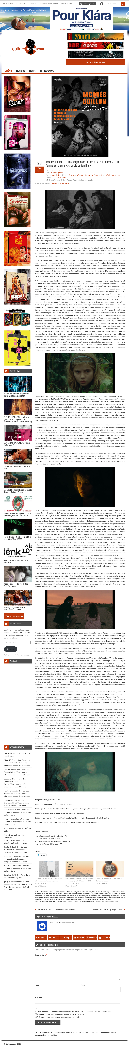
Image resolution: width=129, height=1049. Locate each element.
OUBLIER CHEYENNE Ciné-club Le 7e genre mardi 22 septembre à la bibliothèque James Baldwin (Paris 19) (18, 419)
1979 (59, 178)
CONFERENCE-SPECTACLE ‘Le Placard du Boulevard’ (17, 443)
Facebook (42, 938)
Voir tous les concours (95, 62)
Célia (6, 753)
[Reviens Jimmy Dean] (17, 150)
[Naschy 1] (17, 265)
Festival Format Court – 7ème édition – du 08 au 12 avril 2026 (17, 537)
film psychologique (80, 180)
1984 (64, 178)
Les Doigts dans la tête (112, 175)
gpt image (8, 828)
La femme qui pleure (83, 175)
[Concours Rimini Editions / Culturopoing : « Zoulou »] (95, 37)
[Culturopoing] (28, 58)
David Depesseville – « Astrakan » (109, 878)
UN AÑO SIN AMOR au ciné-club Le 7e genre (17, 467)
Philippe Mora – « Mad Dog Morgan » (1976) (107, 909)
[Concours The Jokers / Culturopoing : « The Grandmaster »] (95, 55)
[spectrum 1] (17, 365)
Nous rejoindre (89, 4)
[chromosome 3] (17, 227)
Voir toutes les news (14, 616)
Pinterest (93, 938)
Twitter (55, 938)
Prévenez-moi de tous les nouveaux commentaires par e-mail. (61, 1014)
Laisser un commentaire (61, 184)
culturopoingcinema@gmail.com (106, 901)
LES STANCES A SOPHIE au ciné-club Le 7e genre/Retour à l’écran (18, 490)
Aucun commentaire (42, 184)
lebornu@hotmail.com (71, 901)
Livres (32, 70)
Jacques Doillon (55, 175)
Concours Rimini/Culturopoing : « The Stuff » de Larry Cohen (17, 812)
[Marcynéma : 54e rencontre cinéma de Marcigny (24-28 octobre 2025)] (79, 869)
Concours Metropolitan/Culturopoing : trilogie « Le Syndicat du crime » (16, 840)
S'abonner (11, 649)
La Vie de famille (97, 175)
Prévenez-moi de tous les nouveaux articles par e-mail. (58, 1017)
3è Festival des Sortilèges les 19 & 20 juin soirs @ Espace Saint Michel (17, 514)
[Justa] (64, 18)
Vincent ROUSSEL (55, 170)
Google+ (68, 938)
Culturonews (21, 4)
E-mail (84, 985)
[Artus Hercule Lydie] (17, 304)
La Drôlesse (71, 175)
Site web (38, 997)
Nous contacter (66, 4)
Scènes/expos (47, 70)
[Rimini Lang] (17, 326)
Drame (69, 180)
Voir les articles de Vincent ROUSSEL (65, 923)
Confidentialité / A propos (48, 4)
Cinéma (8, 70)
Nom (37, 985)
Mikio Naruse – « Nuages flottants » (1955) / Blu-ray (17, 584)
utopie (90, 180)
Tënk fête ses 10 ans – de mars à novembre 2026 (16, 561)
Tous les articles (7, 4)
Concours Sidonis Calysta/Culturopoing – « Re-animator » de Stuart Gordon (17, 762)
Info (101, 3)
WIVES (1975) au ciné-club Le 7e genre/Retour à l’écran (15, 608)
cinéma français (54, 180)
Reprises (59, 173)
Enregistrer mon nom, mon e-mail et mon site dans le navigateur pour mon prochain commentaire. (73, 1011)
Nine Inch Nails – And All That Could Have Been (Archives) (56, 909)
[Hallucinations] (17, 188)
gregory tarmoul (10, 819)
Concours (32, 4)
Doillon (63, 180)
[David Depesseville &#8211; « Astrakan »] (110, 869)
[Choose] (17, 111)
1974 (55, 178)
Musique (20, 70)
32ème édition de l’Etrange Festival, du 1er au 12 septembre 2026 (17, 394)
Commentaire (41, 955)
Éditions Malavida (62, 804)
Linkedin (80, 938)
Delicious (106, 938)
